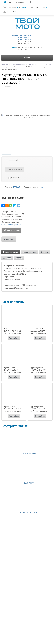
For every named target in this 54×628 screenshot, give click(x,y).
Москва (15, 36)
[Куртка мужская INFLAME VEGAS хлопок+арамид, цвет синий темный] (14, 355)
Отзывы (44, 252)
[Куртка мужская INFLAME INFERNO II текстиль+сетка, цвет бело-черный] (14, 394)
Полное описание (10, 252)
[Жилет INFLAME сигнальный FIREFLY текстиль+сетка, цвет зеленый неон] (40, 316)
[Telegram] (18, 205)
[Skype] (14, 205)
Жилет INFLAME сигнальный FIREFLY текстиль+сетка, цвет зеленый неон (38, 332)
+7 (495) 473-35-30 (24, 37)
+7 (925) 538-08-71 (24, 36)
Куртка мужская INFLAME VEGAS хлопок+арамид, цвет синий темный (12, 371)
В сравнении (40, 7)
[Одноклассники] (7, 205)
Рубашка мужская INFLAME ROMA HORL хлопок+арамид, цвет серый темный (13, 332)
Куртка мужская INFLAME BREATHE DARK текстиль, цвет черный (38, 410)
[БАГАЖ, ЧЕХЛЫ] (9, 441)
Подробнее (14, 338)
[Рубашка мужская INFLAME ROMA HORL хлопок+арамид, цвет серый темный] (14, 316)
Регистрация (19, 12)
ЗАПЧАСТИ (29, 483)
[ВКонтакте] (3, 205)
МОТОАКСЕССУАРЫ (29, 513)
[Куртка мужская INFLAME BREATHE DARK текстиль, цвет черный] (40, 394)
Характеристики (29, 252)
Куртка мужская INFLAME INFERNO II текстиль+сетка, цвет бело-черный (12, 410)
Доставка (8, 239)
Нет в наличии (15, 170)
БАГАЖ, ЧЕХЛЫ (29, 453)
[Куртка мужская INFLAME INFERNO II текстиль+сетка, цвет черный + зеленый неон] (40, 355)
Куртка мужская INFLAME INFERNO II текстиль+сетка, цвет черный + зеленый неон (39, 371)
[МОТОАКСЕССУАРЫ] (9, 500)
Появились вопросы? (16, 2)
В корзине (12, 7)
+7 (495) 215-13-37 (24, 39)
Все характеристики (12, 225)
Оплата (19, 258)
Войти (9, 12)
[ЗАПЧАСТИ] (9, 470)
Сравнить (15, 178)
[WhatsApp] (10, 205)
